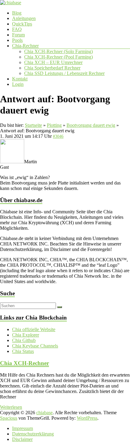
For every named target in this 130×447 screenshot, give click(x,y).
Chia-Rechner (25, 45)
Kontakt (20, 78)
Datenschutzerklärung (33, 433)
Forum (18, 34)
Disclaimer (22, 439)
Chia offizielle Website (33, 329)
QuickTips (22, 23)
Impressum (22, 428)
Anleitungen (24, 18)
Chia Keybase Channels (35, 345)
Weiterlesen (11, 407)
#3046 (58, 136)
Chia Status (23, 351)
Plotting (54, 125)
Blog (16, 12)
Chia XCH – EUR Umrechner (53, 62)
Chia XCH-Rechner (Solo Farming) (58, 51)
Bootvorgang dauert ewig (91, 125)
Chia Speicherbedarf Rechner (52, 67)
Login (18, 84)
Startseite (33, 125)
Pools (17, 40)
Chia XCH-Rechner (24, 363)
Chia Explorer (25, 334)
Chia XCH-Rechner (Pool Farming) (58, 56)
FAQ (17, 29)
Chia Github (24, 340)
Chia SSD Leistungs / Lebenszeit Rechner (64, 73)
